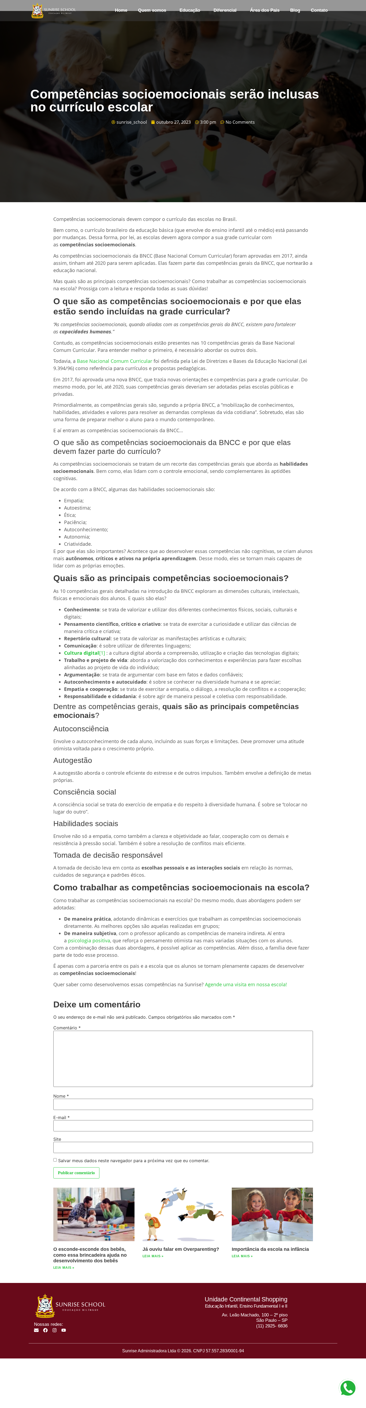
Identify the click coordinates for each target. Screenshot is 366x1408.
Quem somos (152, 10)
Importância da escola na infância (270, 1249)
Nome (61, 1096)
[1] (102, 653)
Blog (295, 10)
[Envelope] (36, 1330)
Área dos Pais (264, 10)
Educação (190, 10)
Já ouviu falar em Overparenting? (181, 1249)
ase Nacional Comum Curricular (116, 361)
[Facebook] (45, 1330)
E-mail (61, 1117)
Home (121, 10)
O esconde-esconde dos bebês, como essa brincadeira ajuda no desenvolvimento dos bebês (90, 1255)
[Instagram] (54, 1330)
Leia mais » (64, 1268)
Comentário (67, 1028)
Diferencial (225, 10)
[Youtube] (63, 1330)
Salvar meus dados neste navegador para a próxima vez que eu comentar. (133, 1160)
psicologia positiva (89, 940)
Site (57, 1139)
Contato (319, 10)
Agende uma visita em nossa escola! (246, 984)
